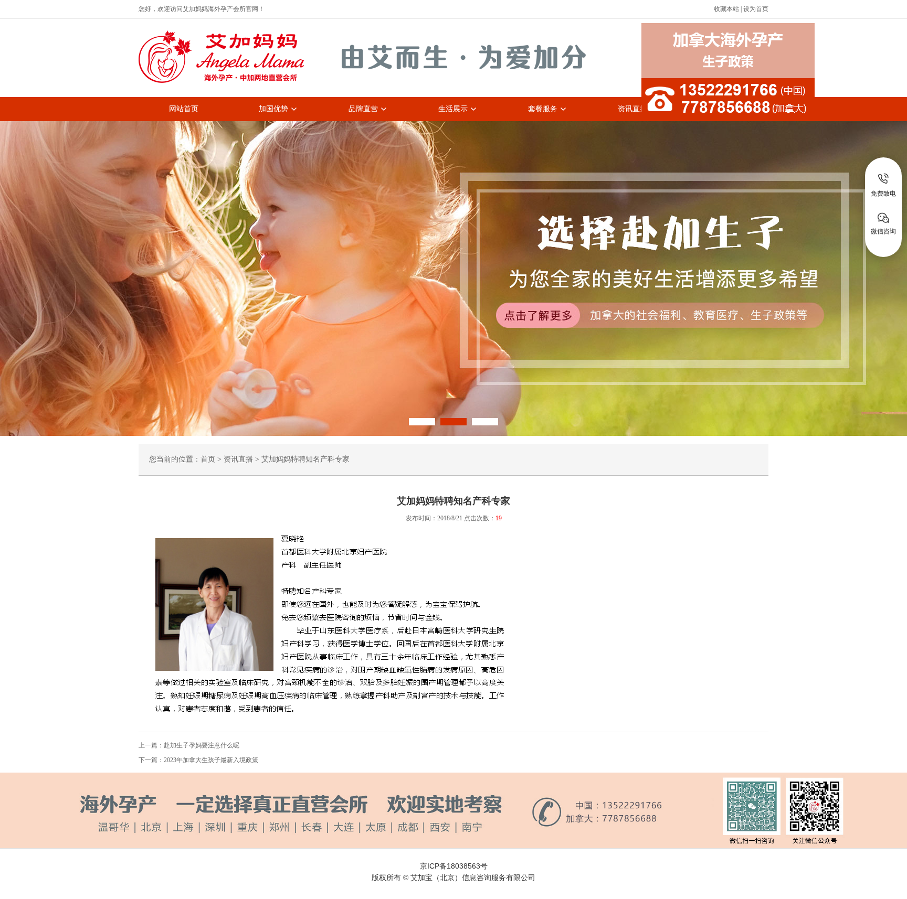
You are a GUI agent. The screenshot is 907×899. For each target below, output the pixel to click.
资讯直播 (632, 109)
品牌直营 (363, 109)
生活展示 (453, 109)
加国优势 (273, 109)
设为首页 (755, 9)
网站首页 (183, 109)
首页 (208, 459)
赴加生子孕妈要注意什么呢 (201, 745)
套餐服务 (542, 109)
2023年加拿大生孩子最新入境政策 (211, 760)
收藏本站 (726, 9)
